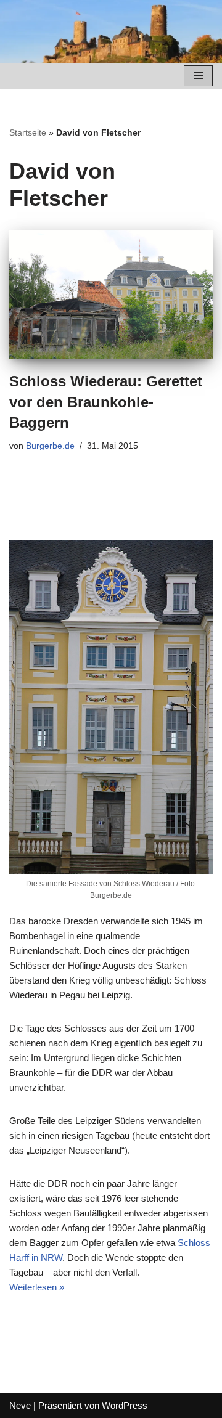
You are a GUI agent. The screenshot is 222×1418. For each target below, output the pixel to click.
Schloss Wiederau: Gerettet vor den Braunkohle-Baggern (105, 402)
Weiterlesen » (36, 1287)
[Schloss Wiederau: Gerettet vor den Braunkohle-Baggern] (111, 294)
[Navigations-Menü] (198, 75)
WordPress (124, 1405)
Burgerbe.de (50, 445)
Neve (20, 1405)
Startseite (27, 132)
